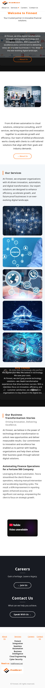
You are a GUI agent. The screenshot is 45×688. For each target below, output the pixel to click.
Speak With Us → (22, 614)
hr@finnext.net (17, 663)
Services (15, 7)
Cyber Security (16, 659)
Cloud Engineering (18, 656)
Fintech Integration (18, 642)
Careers (24, 7)
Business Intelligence (17, 652)
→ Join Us (22, 585)
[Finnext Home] (11, 3)
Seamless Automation (17, 647)
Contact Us (33, 7)
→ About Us (22, 59)
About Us (5, 7)
